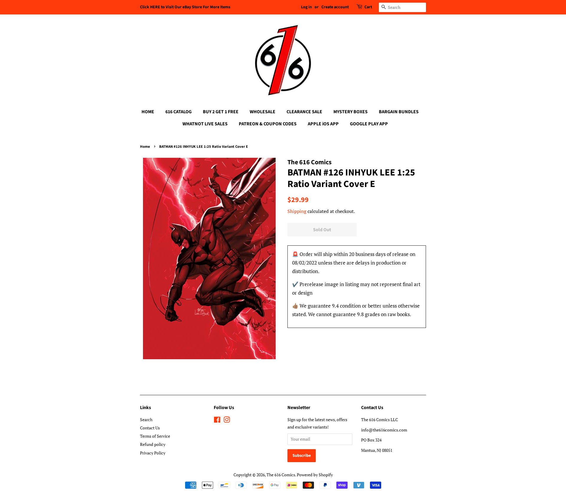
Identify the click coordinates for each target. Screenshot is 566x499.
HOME (148, 112)
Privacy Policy (152, 453)
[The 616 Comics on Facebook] (217, 421)
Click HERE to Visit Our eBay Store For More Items (185, 7)
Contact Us (150, 428)
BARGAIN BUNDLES (399, 112)
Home (145, 146)
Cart (368, 7)
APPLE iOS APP (323, 124)
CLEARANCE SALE (304, 112)
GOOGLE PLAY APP (369, 124)
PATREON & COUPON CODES (268, 124)
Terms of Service (155, 436)
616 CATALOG (178, 112)
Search (146, 419)
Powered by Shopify (315, 474)
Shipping (296, 211)
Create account (335, 7)
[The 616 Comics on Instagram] (226, 421)
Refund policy (152, 444)
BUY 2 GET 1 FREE (220, 112)
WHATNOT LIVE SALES (205, 124)
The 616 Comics (280, 474)
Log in (306, 7)
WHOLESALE (262, 112)
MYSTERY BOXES (350, 112)
